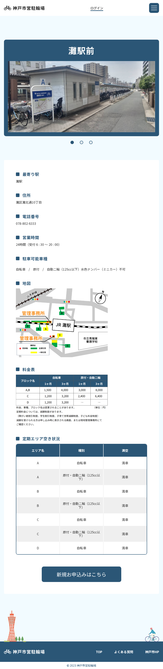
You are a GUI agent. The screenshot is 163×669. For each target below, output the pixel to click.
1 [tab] (72, 142)
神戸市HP (152, 652)
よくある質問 (123, 652)
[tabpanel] (81, 96)
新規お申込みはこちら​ (81, 574)
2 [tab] (81, 142)
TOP (99, 652)
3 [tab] (91, 142)
